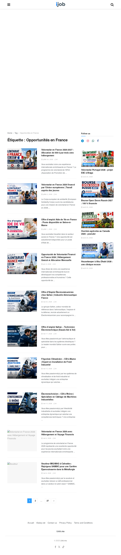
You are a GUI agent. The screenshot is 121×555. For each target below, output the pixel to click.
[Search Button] (112, 4)
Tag (16, 133)
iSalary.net (40, 522)
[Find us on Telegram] (82, 141)
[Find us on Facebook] (98, 141)
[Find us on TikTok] (63, 547)
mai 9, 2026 (47, 438)
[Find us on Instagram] (88, 141)
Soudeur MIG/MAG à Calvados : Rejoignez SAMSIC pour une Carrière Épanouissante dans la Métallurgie (59, 466)
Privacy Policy (65, 522)
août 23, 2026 (87, 177)
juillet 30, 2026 (48, 159)
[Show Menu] (8, 4)
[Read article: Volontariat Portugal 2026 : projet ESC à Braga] (97, 159)
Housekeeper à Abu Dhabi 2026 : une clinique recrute (97, 263)
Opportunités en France (29, 133)
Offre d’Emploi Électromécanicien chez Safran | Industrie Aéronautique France (59, 295)
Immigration (89, 164)
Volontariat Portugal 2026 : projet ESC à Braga (97, 171)
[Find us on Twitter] (59, 547)
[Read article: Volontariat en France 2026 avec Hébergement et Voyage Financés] (22, 440)
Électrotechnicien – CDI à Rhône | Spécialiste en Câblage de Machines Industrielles (58, 396)
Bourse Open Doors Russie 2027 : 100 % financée (97, 202)
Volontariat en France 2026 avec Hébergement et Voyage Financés (57, 433)
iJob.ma (60, 531)
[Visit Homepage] (60, 4)
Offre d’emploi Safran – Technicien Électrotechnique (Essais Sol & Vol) (58, 328)
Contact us (52, 522)
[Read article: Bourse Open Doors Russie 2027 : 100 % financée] (97, 189)
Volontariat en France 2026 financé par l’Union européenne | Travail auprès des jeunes (58, 187)
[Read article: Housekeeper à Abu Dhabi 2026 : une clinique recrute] (97, 250)
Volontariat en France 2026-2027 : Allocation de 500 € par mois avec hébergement (57, 152)
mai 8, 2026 (47, 473)
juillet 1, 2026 (47, 229)
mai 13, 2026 (47, 369)
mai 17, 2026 (47, 334)
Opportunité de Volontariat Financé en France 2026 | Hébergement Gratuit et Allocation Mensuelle (58, 257)
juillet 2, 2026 (47, 194)
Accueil (31, 522)
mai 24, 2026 (47, 302)
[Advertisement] (60, 30)
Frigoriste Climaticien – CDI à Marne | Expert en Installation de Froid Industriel (58, 361)
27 (48, 500)
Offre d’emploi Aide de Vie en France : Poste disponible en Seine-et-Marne (59, 222)
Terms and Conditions (83, 522)
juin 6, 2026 (47, 264)
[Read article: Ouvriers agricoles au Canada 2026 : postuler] (97, 220)
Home (9, 133)
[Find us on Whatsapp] (93, 141)
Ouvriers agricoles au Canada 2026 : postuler (95, 232)
